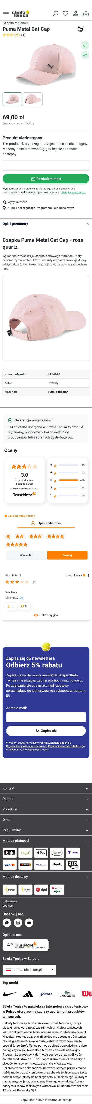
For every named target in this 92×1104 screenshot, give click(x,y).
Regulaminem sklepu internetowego (26, 746)
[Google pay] (57, 853)
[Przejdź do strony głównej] (21, 13)
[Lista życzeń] (65, 13)
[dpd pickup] (57, 889)
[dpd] (41, 889)
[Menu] (6, 13)
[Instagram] (18, 922)
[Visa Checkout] (41, 864)
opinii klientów (24, 482)
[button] (5, 516)
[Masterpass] (25, 864)
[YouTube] (29, 922)
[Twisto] (73, 853)
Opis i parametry (15, 224)
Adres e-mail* (16, 708)
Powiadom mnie (48, 179)
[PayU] (25, 853)
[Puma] (80, 29)
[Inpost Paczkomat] (25, 889)
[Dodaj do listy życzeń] (85, 45)
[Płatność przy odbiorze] (73, 864)
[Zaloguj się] (75, 13)
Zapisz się (49, 731)
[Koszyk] (86, 13)
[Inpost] (10, 889)
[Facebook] (7, 922)
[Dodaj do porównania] (85, 55)
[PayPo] (57, 864)
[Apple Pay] (41, 853)
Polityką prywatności (73, 192)
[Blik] (10, 853)
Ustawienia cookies (7, 903)
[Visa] (10, 864)
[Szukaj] (55, 13)
